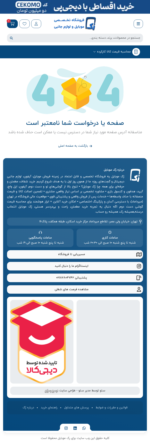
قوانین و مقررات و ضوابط (112, 407)
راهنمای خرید (49, 407)
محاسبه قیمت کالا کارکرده (114, 52)
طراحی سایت (67, 390)
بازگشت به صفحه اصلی (73, 146)
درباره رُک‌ (28, 407)
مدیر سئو (85, 390)
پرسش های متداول (76, 407)
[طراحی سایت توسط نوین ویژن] (51, 390)
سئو (102, 390)
